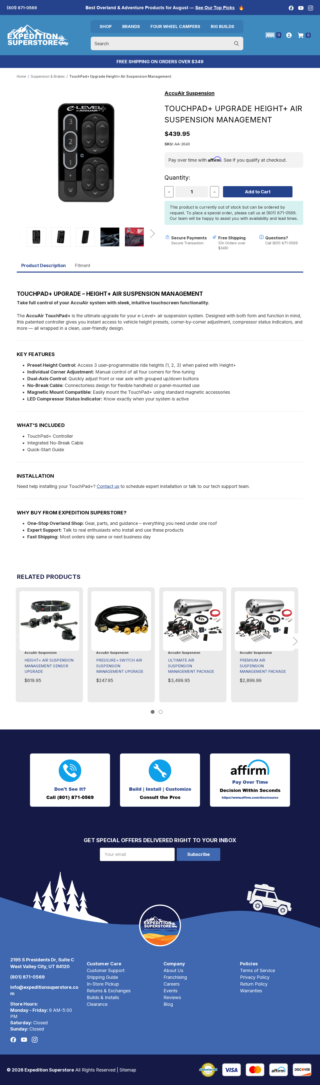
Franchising (175, 977)
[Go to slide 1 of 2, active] (152, 712)
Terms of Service (257, 970)
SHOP (106, 26)
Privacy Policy (255, 977)
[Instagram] (310, 8)
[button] (273, 35)
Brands (131, 26)
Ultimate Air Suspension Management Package (191, 666)
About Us (173, 970)
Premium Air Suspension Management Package (263, 666)
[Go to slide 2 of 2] (160, 712)
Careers (172, 984)
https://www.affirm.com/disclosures (250, 798)
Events (171, 990)
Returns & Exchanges (108, 990)
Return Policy (254, 984)
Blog (168, 1004)
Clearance (97, 1004)
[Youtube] (301, 8)
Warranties (251, 990)
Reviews (172, 997)
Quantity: (177, 177)
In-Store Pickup (103, 984)
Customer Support (105, 970)
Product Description (43, 265)
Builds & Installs (103, 997)
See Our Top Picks (215, 7)
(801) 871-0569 (22, 7)
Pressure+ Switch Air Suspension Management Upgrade (120, 666)
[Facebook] (291, 8)
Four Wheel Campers (175, 26)
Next (152, 233)
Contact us (108, 486)
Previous (20, 233)
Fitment (82, 265)
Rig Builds (222, 26)
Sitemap (128, 1070)
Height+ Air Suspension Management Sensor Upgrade (49, 666)
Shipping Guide (102, 977)
